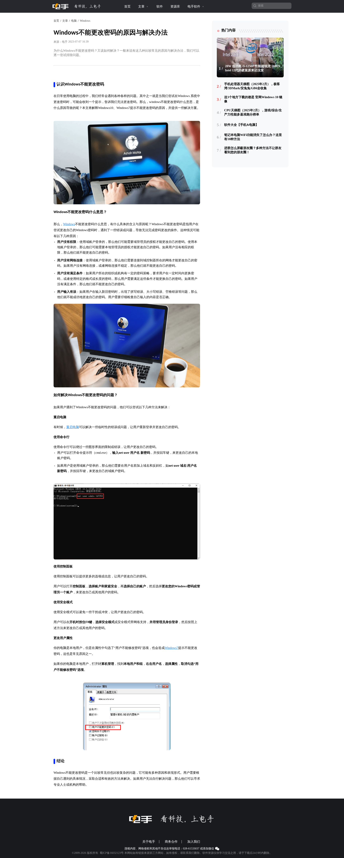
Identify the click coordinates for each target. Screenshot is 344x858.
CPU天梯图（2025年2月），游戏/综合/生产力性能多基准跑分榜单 (253, 112)
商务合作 (171, 841)
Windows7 (171, 648)
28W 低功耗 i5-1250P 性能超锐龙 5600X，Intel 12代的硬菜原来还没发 (254, 68)
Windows (85, 20)
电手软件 (194, 6)
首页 (127, 6)
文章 (141, 6)
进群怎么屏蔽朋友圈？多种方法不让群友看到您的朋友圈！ (252, 150)
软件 (159, 6)
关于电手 (148, 841)
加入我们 (193, 841)
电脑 (74, 20)
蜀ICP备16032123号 (112, 852)
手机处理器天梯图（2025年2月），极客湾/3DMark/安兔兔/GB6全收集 (252, 86)
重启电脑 (72, 427)
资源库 (175, 6)
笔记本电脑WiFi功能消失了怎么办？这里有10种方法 (253, 137)
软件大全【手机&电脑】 (241, 124)
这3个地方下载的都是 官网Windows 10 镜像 (253, 99)
